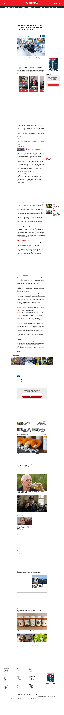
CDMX (5, 680)
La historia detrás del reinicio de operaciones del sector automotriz (33, 150)
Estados (5, 681)
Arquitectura (18, 684)
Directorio (35, 698)
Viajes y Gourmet (7, 690)
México (54, 204)
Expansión (5, 666)
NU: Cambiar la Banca (53, 70)
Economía (23, 7)
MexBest (30, 684)
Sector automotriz (24, 351)
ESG (44, 7)
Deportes (18, 676)
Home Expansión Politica (8, 668)
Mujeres (48, 7)
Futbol (30, 677)
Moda (5, 688)
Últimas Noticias (7, 7)
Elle (17, 668)
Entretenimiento (19, 675)
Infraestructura (18, 683)
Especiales (31, 674)
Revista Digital (57, 3)
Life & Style (18, 673)
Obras (41, 7)
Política (19, 7)
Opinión (30, 669)
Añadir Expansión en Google (32, 36)
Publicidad (10, 698)
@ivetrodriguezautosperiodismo (27, 381)
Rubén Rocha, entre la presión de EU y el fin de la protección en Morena (56, 207)
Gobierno (5, 677)
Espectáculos (6, 685)
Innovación (31, 667)
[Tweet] (40, 36)
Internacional (30, 7)
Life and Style (54, 7)
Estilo (17, 674)
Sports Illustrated (32, 676)
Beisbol (30, 678)
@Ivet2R (24, 63)
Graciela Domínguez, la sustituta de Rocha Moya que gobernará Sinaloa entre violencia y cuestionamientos (56, 213)
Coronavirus (36, 351)
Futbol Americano (32, 679)
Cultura (17, 666)
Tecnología (35, 7)
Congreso (5, 679)
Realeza (5, 686)
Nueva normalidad (30, 351)
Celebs (17, 671)
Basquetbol (31, 680)
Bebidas (30, 686)
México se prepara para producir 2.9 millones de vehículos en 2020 (46, 366)
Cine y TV (18, 677)
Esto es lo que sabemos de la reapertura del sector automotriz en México (32, 366)
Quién (5, 684)
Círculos (5, 687)
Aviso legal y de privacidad (22, 698)
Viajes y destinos (32, 687)
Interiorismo (18, 685)
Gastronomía (31, 685)
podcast (50, 158)
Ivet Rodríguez (22, 374)
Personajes (31, 688)
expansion (37, 694)
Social (17, 689)
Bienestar (30, 689)
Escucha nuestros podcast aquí (54, 159)
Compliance (14, 698)
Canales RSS (30, 698)
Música (17, 678)
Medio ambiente (19, 688)
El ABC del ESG (31, 668)
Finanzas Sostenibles (32, 666)
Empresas (13, 7)
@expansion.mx (33, 694)
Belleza (5, 689)
